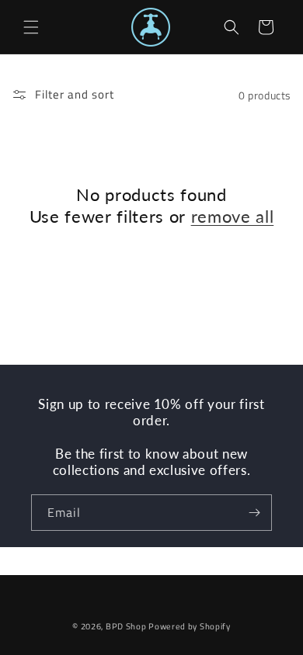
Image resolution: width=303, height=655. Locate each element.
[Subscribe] (254, 512)
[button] (31, 27)
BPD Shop (126, 626)
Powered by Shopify (189, 626)
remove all (232, 216)
